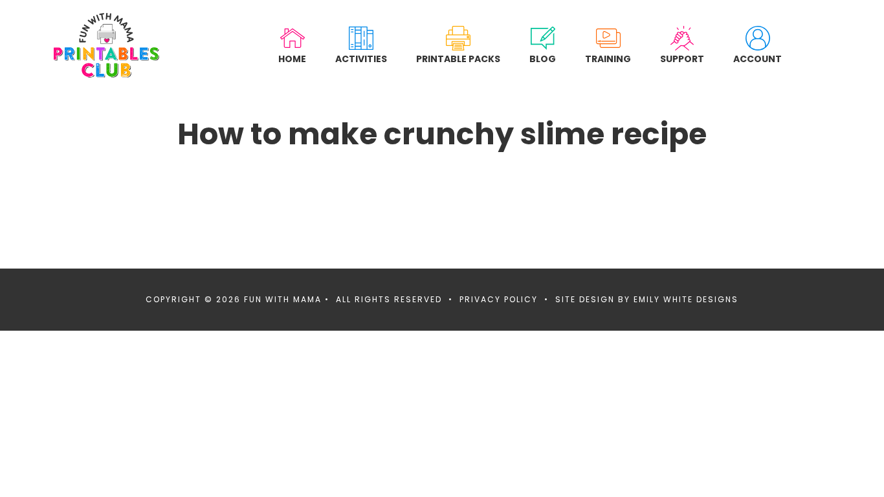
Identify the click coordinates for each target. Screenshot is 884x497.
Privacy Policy (498, 299)
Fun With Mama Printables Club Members (106, 45)
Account (757, 58)
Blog (542, 58)
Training (608, 58)
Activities (361, 58)
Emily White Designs (686, 299)
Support (682, 58)
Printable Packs (458, 58)
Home (292, 58)
